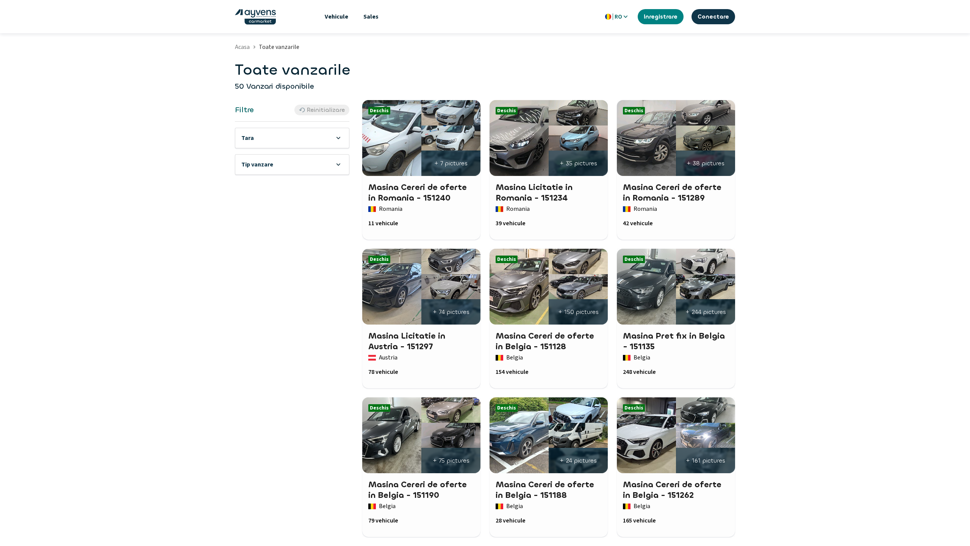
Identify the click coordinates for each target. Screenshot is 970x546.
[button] (292, 138)
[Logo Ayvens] (255, 17)
